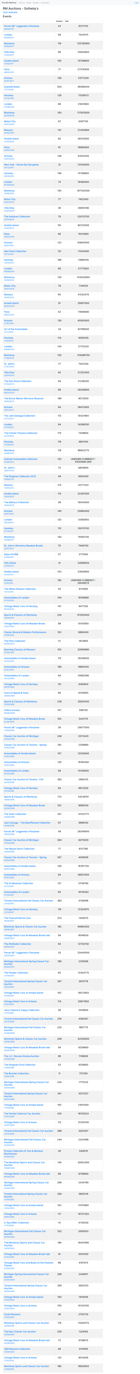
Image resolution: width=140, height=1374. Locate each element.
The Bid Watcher (9, 3)
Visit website (10, 12)
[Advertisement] (121, 27)
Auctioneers (45, 3)
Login (136, 3)
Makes (29, 3)
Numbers (36, 3)
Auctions (22, 3)
